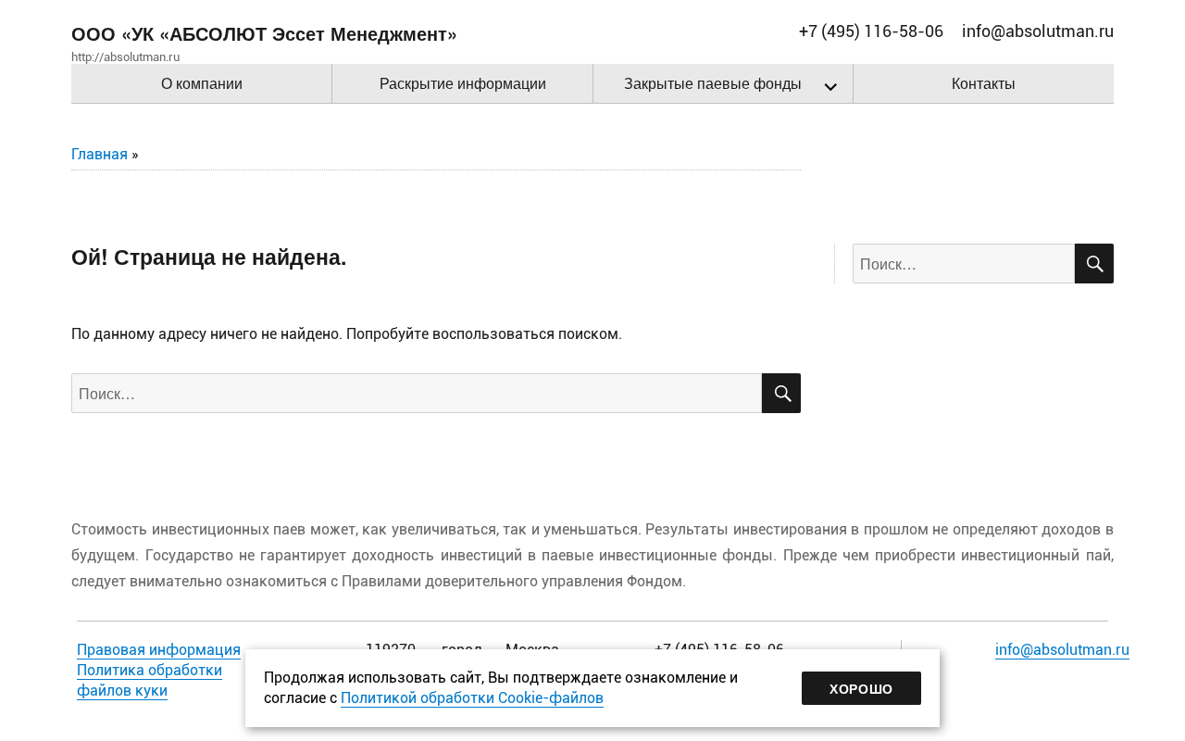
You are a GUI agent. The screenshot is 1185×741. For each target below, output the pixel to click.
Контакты (984, 83)
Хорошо (861, 688)
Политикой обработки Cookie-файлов (472, 698)
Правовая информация (159, 650)
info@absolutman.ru (1062, 650)
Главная (99, 154)
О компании (202, 83)
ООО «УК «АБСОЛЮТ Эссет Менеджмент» (264, 32)
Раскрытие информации (463, 83)
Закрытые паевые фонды (713, 83)
